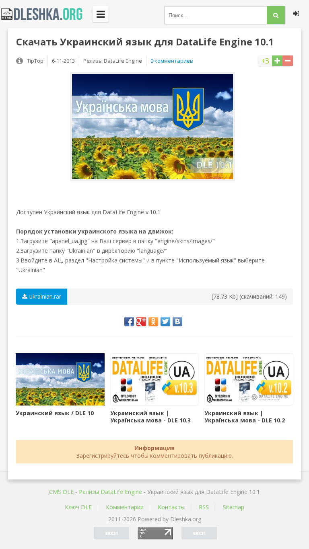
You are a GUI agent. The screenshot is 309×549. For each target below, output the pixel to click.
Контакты (171, 507)
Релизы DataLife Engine (110, 492)
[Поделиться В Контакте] (177, 321)
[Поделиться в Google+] (141, 321)
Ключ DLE (78, 507)
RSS (204, 507)
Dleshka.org (46, 14)
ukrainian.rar (45, 296)
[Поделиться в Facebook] (129, 321)
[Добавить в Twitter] (165, 321)
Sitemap (233, 507)
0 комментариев (171, 60)
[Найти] (276, 15)
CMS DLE (61, 492)
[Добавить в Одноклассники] (153, 321)
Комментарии (125, 507)
